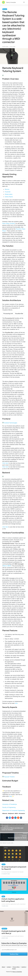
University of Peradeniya (9, 804)
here (16, 703)
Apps (3, 896)
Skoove (7, 189)
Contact (9, 967)
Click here (5, 463)
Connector (22, 813)
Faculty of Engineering (9, 807)
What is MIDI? (7, 566)
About (3, 967)
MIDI (16, 813)
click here (5, 527)
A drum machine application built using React (13, 900)
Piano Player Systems (8, 223)
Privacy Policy (16, 967)
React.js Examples (11, 2)
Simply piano (8, 194)
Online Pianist (9, 196)
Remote (5, 9)
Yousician (7, 192)
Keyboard (11, 813)
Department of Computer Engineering (13, 810)
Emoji (3, 864)
